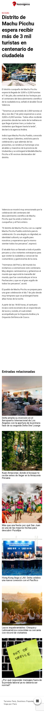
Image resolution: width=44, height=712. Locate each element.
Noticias (5, 13)
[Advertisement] (22, 183)
